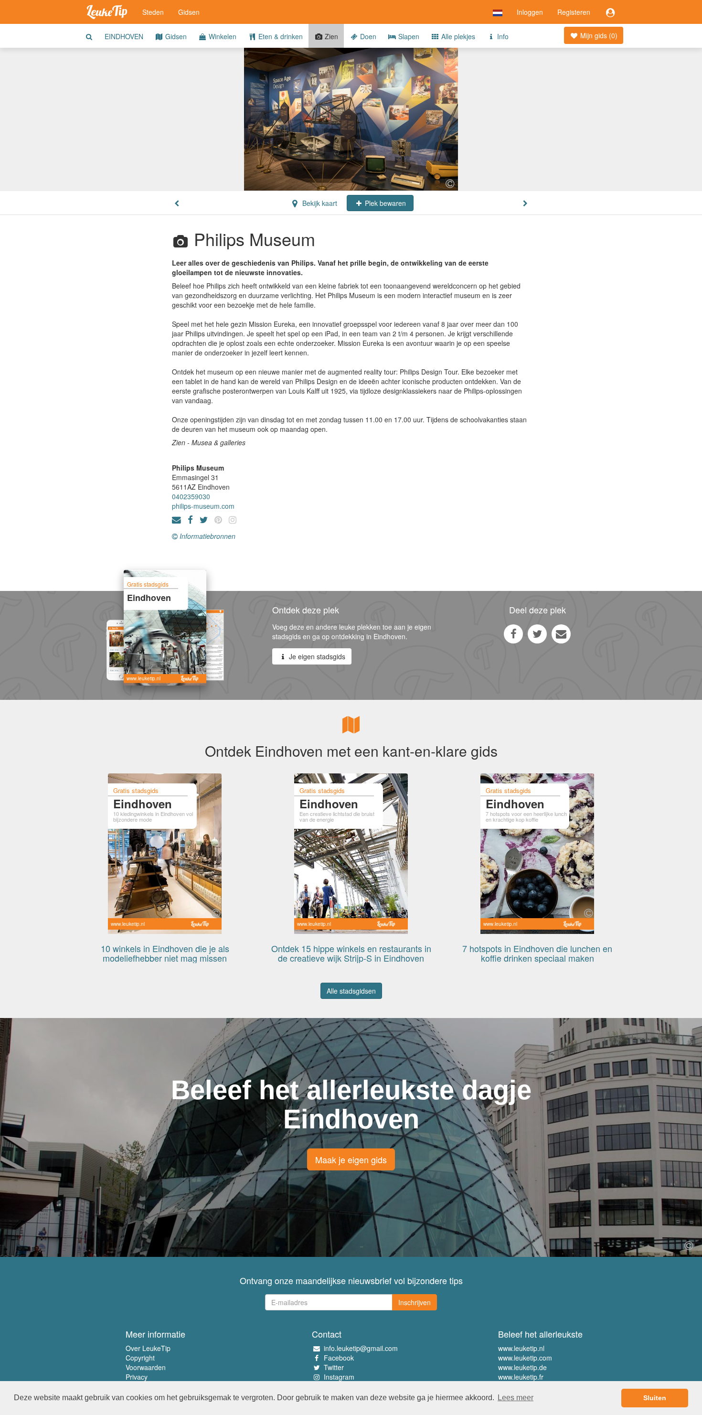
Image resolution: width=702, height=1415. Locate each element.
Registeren (573, 12)
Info (502, 36)
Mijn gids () (597, 35)
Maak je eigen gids (351, 1159)
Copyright (140, 1357)
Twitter (334, 1367)
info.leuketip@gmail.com (361, 1348)
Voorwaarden (146, 1367)
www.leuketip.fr (520, 1377)
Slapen (407, 36)
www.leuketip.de (522, 1367)
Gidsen (189, 12)
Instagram (339, 1377)
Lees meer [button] (515, 1398)
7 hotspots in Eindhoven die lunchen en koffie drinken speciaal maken (537, 953)
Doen (367, 36)
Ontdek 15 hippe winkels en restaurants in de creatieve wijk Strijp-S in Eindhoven (351, 953)
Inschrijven (414, 1302)
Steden (153, 12)
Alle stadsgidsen (351, 991)
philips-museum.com (203, 506)
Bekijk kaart (318, 203)
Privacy (137, 1377)
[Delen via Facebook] (513, 633)
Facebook (339, 1357)
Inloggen (530, 12)
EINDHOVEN (124, 36)
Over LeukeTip (148, 1348)
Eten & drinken (279, 36)
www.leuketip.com (525, 1357)
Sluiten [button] (654, 1398)
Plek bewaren (384, 203)
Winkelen (221, 36)
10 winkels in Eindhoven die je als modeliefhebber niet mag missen (165, 953)
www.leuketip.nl (521, 1348)
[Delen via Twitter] (537, 633)
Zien (330, 36)
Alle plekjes (457, 36)
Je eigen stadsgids (316, 656)
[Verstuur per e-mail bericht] (561, 633)
